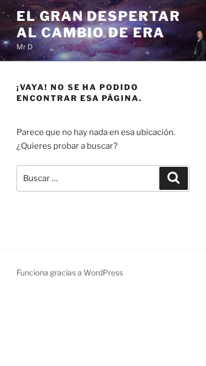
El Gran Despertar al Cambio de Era (98, 24)
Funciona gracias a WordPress (69, 272)
